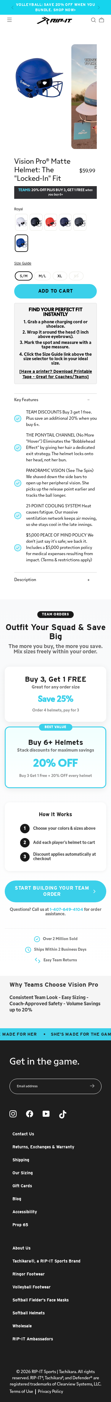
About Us (21, 1248)
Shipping (20, 1159)
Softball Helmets (28, 1313)
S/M (24, 275)
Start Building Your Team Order (52, 891)
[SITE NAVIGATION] (9, 20)
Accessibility (24, 1211)
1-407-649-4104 (66, 909)
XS (76, 275)
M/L (42, 275)
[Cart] (101, 21)
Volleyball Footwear (31, 1287)
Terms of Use (21, 1392)
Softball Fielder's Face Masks (40, 1300)
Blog (16, 1198)
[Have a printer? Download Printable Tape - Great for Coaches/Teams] (55, 374)
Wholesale (22, 1326)
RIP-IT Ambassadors (32, 1339)
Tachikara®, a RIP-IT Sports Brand (46, 1261)
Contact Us (23, 1134)
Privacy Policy (50, 1392)
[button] (12, 7)
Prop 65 (20, 1224)
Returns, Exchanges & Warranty (43, 1146)
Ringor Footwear (28, 1274)
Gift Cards (22, 1185)
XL (59, 275)
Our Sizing (22, 1172)
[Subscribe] (92, 1086)
